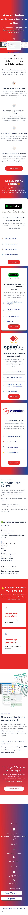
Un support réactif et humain (14, 153)
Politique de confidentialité (18, 908)
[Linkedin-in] (2, 911)
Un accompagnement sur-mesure (14, 112)
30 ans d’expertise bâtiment (14, 88)
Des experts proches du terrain (14, 133)
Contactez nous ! (14, 788)
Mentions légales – (7, 908)
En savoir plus (14, 168)
